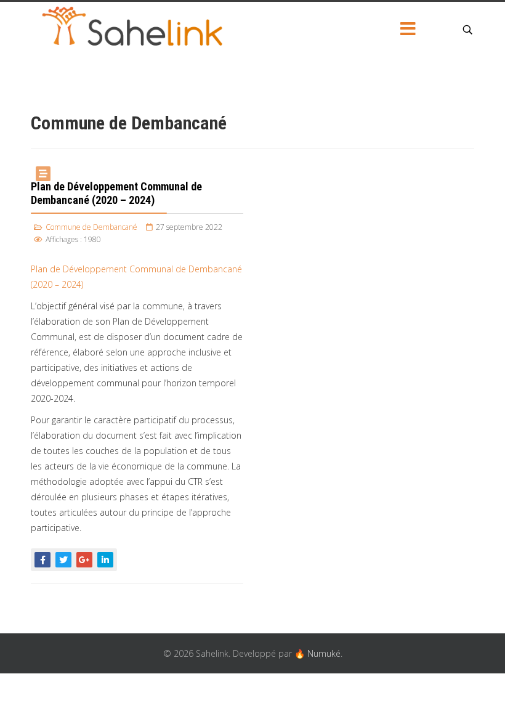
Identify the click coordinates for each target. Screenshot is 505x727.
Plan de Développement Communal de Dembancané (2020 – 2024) (116, 193)
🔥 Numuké (317, 653)
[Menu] (408, 29)
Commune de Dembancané (91, 227)
